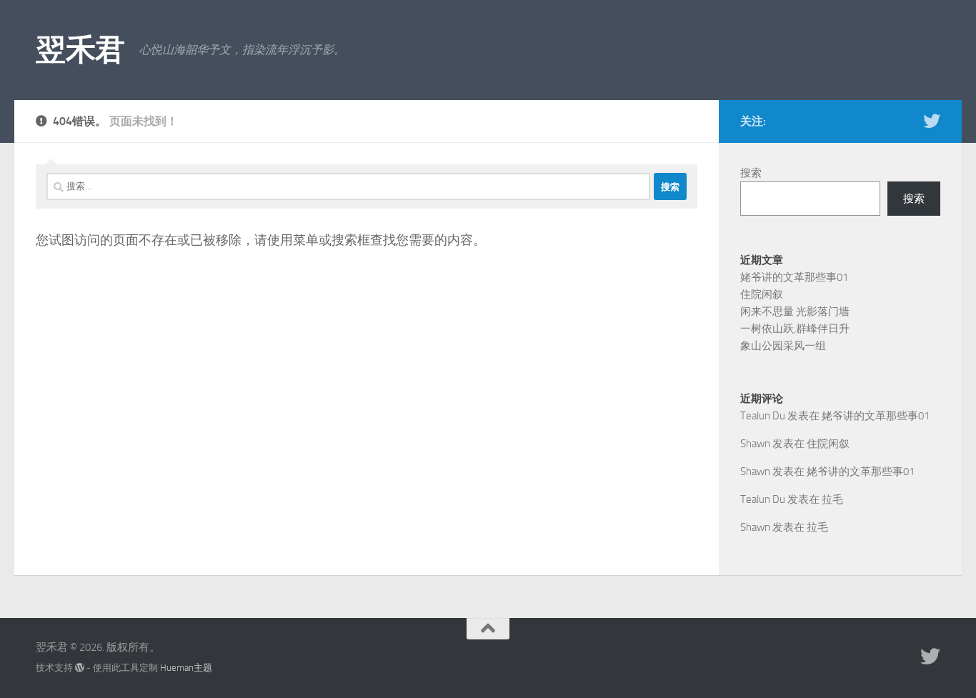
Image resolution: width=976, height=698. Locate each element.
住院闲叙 (761, 294)
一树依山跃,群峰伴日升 (795, 328)
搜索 (751, 172)
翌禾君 (80, 50)
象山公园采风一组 (783, 345)
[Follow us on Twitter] (931, 120)
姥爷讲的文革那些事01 (794, 277)
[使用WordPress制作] (79, 667)
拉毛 (832, 499)
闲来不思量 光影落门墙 (795, 311)
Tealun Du (762, 415)
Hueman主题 (186, 667)
